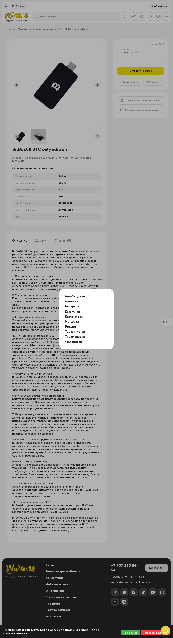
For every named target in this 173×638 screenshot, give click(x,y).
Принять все (130, 632)
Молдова (72, 321)
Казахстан (72, 311)
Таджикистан (75, 332)
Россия (70, 327)
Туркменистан (76, 337)
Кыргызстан (74, 316)
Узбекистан (73, 342)
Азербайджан (75, 296)
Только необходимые (155, 632)
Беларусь (72, 306)
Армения (71, 301)
